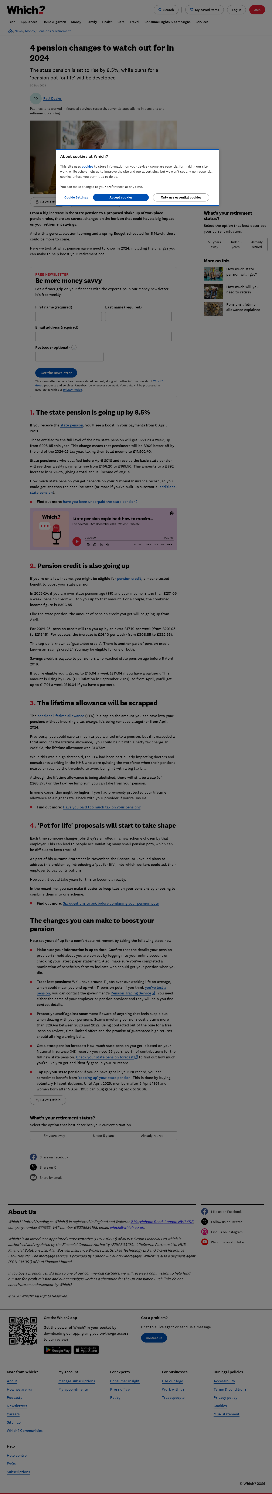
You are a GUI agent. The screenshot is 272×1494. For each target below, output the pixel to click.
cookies (87, 166)
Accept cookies (121, 197)
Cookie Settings (76, 197)
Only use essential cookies (181, 197)
